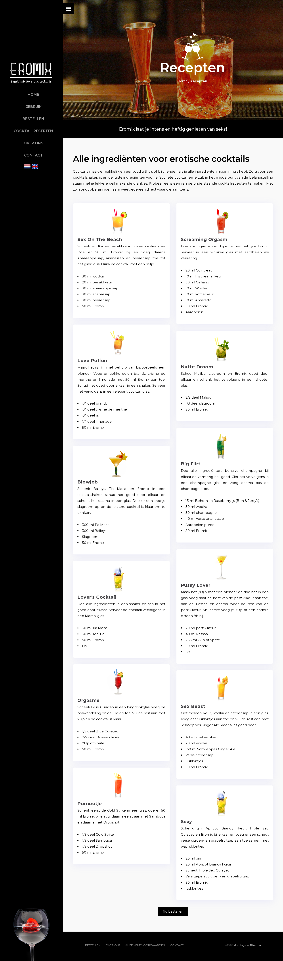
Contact (33, 155)
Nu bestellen (173, 911)
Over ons (33, 143)
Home (33, 94)
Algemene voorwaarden (145, 945)
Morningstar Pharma (247, 945)
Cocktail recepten (33, 131)
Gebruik (33, 107)
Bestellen (33, 119)
